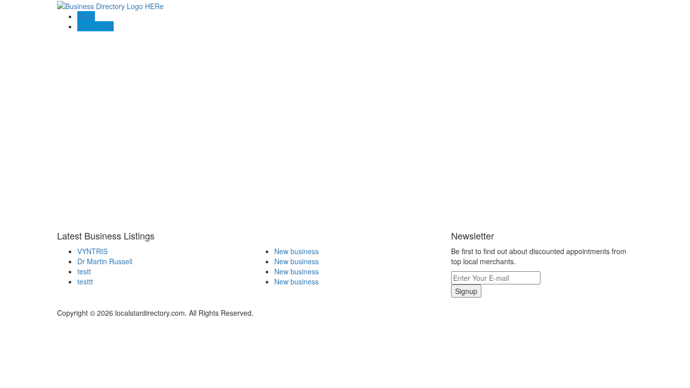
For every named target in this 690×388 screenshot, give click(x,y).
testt (84, 271)
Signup (466, 291)
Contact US (95, 26)
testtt (85, 281)
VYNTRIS (92, 251)
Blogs (86, 16)
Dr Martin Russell (104, 261)
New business (296, 251)
